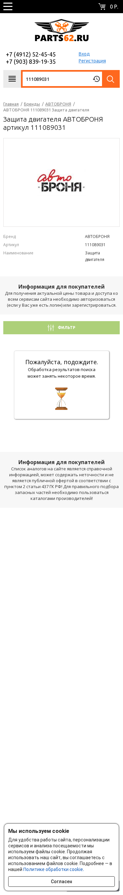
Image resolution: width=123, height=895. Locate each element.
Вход (84, 54)
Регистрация (92, 60)
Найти (111, 79)
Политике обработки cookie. (53, 869)
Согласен (61, 881)
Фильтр (66, 327)
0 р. (114, 7)
